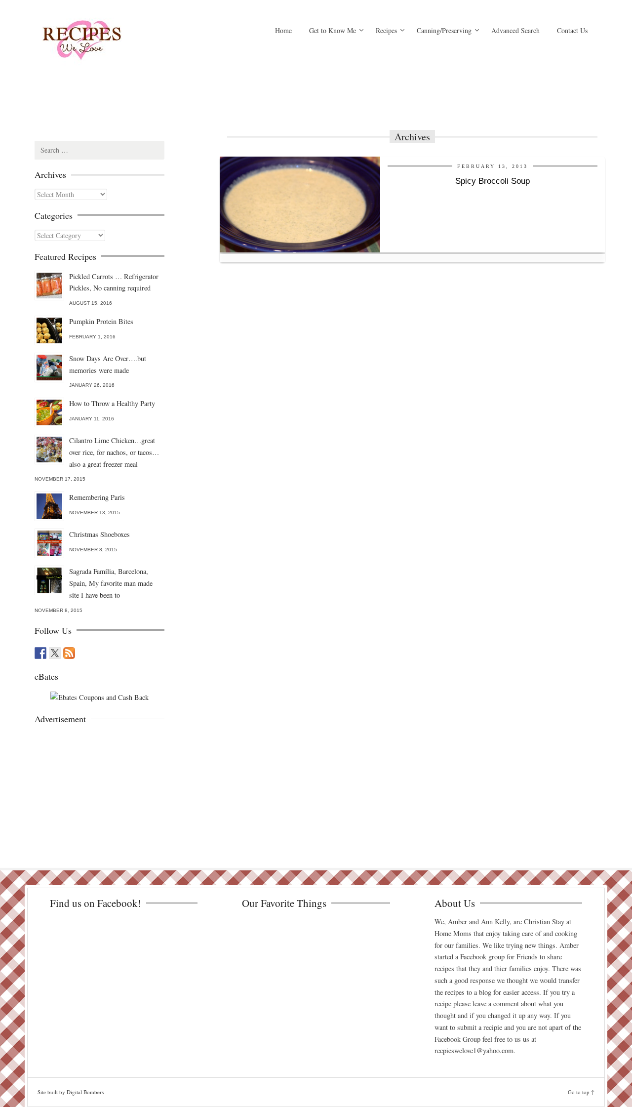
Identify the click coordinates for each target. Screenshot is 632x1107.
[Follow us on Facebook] (40, 653)
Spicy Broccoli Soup (492, 181)
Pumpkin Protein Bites (101, 321)
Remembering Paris (97, 497)
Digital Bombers (85, 1092)
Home (283, 30)
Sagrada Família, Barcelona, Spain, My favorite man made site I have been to (111, 583)
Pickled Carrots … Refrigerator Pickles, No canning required (113, 282)
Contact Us (572, 30)
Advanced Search (515, 30)
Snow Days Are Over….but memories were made (107, 364)
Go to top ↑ (581, 1092)
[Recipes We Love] (123, 42)
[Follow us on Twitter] (55, 653)
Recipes (386, 30)
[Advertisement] (412, 86)
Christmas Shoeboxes (99, 534)
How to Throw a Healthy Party (112, 403)
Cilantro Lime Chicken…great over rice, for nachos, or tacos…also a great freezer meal (114, 452)
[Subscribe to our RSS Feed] (69, 653)
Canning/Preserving (444, 30)
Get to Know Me (332, 30)
